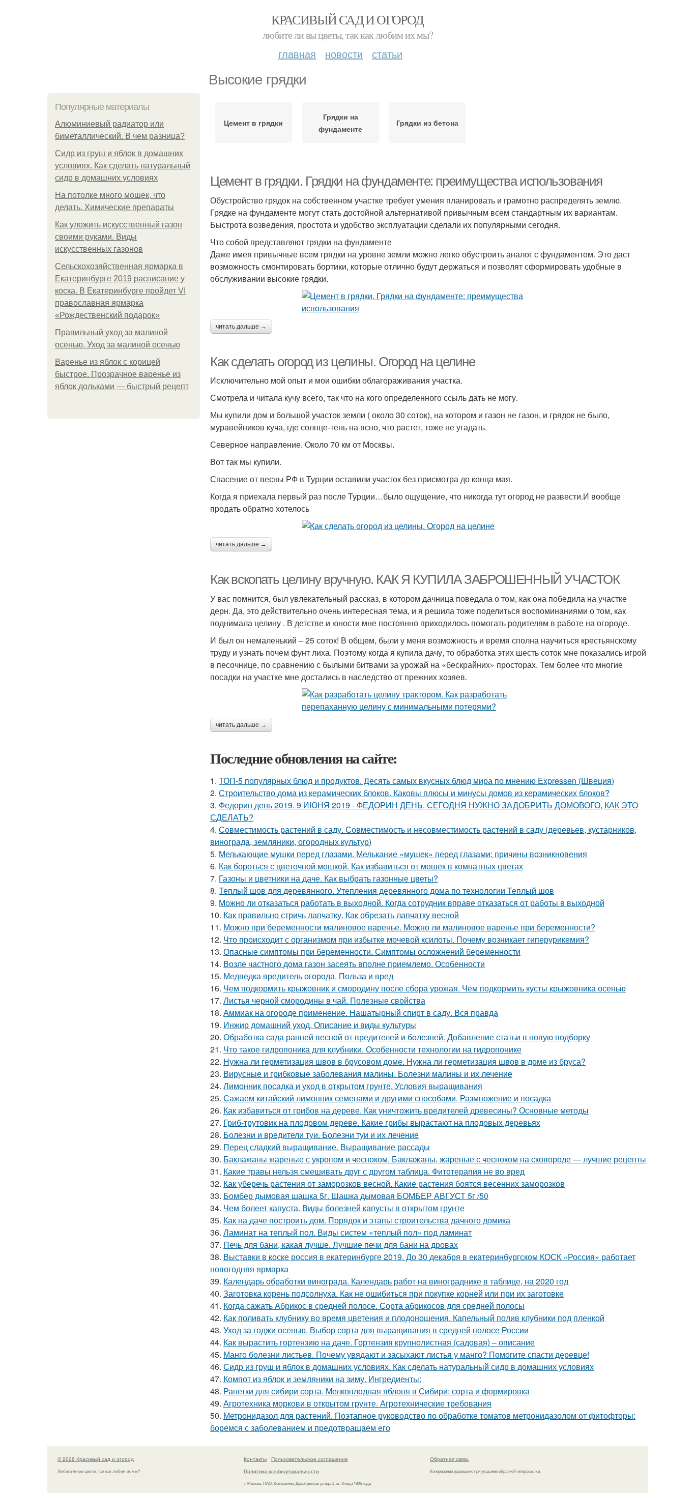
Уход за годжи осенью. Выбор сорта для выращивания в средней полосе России (376, 1330)
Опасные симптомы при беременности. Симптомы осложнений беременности (371, 951)
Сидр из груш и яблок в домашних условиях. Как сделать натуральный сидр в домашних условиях (122, 165)
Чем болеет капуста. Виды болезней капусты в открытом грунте (344, 1208)
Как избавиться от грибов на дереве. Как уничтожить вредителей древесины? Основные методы (406, 1110)
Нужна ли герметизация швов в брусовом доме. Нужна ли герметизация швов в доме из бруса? (404, 1061)
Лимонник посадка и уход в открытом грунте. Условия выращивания (352, 1086)
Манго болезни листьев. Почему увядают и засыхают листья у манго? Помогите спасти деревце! (406, 1354)
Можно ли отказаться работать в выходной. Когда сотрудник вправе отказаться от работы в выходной (411, 903)
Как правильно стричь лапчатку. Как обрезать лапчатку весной (341, 915)
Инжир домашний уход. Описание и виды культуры (319, 1025)
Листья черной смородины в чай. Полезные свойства (324, 1000)
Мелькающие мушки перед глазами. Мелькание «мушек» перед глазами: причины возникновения (403, 854)
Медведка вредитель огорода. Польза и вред (308, 976)
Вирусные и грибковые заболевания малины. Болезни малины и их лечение (367, 1073)
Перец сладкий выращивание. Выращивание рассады (326, 1147)
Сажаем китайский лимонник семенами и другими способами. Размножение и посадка (387, 1098)
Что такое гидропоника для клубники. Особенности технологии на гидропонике (372, 1049)
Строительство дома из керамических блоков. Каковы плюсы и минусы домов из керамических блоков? (414, 793)
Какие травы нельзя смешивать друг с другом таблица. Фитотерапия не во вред (374, 1171)
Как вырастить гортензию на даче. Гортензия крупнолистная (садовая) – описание (379, 1342)
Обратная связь (449, 1458)
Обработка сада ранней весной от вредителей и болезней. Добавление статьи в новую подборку (406, 1037)
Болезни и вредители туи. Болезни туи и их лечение (321, 1134)
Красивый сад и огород (347, 19)
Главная (297, 53)
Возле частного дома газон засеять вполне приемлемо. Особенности (354, 964)
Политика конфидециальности (281, 1471)
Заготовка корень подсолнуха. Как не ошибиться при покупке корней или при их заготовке (393, 1293)
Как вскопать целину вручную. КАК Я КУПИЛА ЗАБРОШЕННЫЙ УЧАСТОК (415, 579)
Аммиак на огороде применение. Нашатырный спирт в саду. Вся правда (360, 1012)
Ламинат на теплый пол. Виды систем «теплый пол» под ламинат (347, 1232)
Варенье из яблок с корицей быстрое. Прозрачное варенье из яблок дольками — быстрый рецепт (122, 374)
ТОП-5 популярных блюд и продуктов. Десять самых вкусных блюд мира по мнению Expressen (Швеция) (416, 780)
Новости (344, 53)
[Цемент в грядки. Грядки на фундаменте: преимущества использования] (429, 302)
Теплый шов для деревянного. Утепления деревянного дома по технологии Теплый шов (386, 890)
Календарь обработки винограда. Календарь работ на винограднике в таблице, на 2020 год (395, 1281)
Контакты (255, 1458)
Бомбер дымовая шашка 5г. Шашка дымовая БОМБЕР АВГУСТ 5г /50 (355, 1196)
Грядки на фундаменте (340, 122)
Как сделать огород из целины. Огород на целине (342, 361)
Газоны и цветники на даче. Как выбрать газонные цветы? (328, 878)
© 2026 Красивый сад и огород (95, 1458)
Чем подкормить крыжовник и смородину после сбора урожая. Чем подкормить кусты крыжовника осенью (424, 988)
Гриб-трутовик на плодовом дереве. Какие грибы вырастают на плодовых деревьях (381, 1122)
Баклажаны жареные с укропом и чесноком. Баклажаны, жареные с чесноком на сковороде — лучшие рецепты (434, 1159)
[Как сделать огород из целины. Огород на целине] (429, 526)
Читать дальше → (241, 326)
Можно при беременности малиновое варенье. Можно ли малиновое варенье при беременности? (409, 927)
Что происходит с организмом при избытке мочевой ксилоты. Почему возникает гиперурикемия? (406, 939)
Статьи (387, 53)
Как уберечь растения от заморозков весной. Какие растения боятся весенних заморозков (394, 1183)
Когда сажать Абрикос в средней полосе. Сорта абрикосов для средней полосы (374, 1305)
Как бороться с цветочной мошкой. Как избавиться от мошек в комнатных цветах (371, 866)
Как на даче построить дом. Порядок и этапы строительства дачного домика (366, 1220)
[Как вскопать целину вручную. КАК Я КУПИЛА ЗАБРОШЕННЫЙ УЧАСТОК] (429, 700)
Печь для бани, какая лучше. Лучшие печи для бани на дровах (340, 1244)
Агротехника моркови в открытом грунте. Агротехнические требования (357, 1403)
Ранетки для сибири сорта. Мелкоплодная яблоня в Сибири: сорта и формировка (376, 1391)
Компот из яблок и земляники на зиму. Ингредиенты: (322, 1379)
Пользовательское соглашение (309, 1458)
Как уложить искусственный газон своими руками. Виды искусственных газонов (118, 236)
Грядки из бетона (427, 123)
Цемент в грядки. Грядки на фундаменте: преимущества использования (406, 181)
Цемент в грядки (253, 123)
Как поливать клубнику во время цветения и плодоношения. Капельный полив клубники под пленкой (413, 1318)
